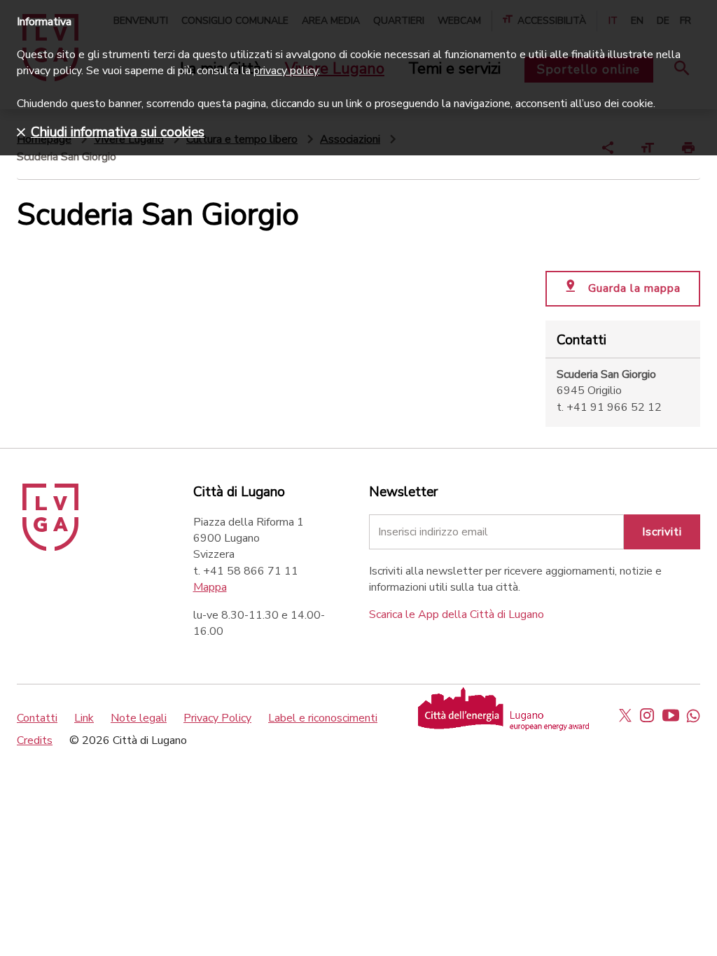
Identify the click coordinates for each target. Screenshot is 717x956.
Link (84, 718)
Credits (35, 740)
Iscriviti (662, 532)
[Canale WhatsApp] (693, 715)
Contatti (37, 718)
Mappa (210, 587)
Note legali (139, 718)
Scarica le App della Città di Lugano (456, 614)
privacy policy (285, 70)
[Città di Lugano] (50, 547)
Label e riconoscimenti (322, 718)
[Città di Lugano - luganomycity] (625, 715)
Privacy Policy (217, 718)
